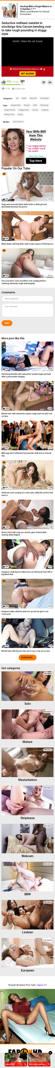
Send (7, 323)
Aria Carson (18, 122)
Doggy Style (24, 110)
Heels (20, 114)
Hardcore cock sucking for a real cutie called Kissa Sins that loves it (27, 494)
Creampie (44, 98)
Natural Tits (9, 114)
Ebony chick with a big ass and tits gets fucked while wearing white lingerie (24, 533)
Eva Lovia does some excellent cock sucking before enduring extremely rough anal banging (24, 282)
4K (17, 98)
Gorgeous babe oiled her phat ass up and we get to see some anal (25, 612)
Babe (24, 98)
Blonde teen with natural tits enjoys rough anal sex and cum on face (27, 415)
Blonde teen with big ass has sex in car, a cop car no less (26, 651)
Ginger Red (15, 105)
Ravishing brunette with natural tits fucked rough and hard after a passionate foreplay (26, 375)
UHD (35, 105)
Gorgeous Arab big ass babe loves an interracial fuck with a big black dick (27, 573)
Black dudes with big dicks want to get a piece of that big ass (27, 244)
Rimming (44, 105)
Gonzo (35, 110)
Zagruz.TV (42, 985)
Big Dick (33, 98)
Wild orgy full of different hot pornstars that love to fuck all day (26, 454)
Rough (26, 105)
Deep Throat (10, 110)
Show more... (27, 657)
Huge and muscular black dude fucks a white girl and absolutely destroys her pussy (24, 205)
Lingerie (45, 110)
